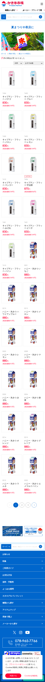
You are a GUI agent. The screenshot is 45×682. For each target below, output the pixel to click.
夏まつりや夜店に (25, 54)
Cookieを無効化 (31, 675)
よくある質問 (8, 589)
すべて (3, 54)
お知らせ (6, 554)
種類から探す (8, 603)
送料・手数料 (8, 582)
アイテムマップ (9, 609)
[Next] (34, 505)
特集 (4, 561)
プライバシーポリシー (18, 664)
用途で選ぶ (12, 54)
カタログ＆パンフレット (12, 596)
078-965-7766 (26, 640)
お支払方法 (7, 575)
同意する (13, 675)
